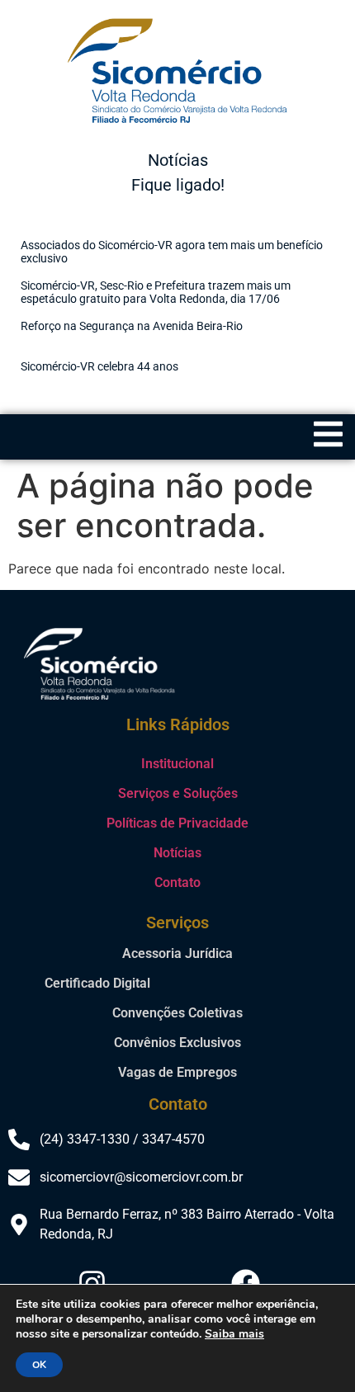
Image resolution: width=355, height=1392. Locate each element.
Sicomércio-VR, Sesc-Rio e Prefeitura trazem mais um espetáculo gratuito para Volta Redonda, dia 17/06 (156, 292)
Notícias (177, 853)
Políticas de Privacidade (177, 823)
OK (39, 1364)
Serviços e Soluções (178, 793)
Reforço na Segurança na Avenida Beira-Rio (132, 326)
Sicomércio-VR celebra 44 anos (99, 366)
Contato (177, 882)
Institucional (177, 763)
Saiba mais (234, 1334)
